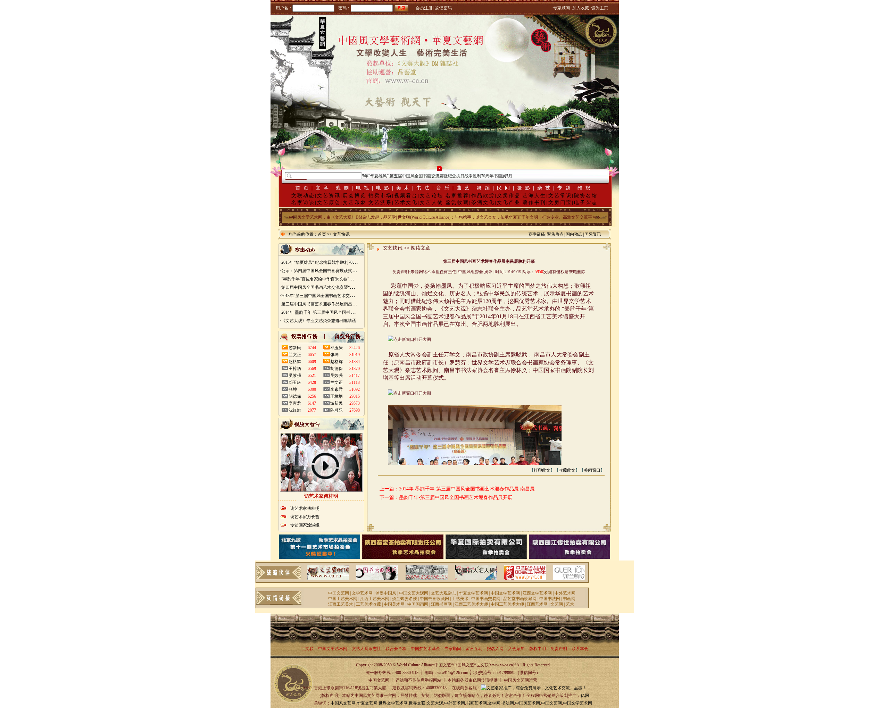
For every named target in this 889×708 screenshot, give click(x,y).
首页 (303, 188)
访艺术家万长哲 (304, 516)
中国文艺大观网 (413, 593)
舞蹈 (485, 188)
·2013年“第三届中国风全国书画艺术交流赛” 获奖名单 (328, 295)
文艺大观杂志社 (366, 648)
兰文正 (295, 354)
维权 (585, 188)
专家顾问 (452, 648)
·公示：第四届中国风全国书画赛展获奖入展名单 (324, 270)
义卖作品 (509, 195)
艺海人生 (534, 195)
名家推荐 (457, 195)
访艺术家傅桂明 (304, 508)
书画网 (569, 598)
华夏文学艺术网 (473, 593)
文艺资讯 (329, 195)
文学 (324, 188)
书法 (424, 188)
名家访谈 (303, 202)
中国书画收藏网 (434, 598)
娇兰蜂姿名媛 (404, 598)
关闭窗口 (592, 470)
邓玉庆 (295, 382)
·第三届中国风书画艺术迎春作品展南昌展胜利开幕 (326, 304)
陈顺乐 (336, 410)
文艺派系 (380, 202)
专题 (565, 188)
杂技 (545, 188)
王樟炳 (295, 368)
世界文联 (417, 703)
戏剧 (344, 188)
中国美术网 (394, 604)
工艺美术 (460, 598)
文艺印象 (354, 202)
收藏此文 (567, 470)
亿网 (585, 695)
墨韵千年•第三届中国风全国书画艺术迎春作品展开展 (456, 497)
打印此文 (542, 470)
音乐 (444, 188)
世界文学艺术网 (393, 703)
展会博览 (354, 195)
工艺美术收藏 (368, 604)
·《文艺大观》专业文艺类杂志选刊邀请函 (318, 320)
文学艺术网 (362, 593)
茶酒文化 (483, 202)
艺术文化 (406, 202)
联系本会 (580, 648)
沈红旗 (295, 410)
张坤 (293, 389)
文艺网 (556, 604)
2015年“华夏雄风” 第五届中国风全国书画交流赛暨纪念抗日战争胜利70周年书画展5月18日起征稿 (427, 176)
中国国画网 (417, 604)
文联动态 (303, 195)
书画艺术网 (476, 703)
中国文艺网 (338, 593)
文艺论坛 (431, 195)
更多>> (355, 249)
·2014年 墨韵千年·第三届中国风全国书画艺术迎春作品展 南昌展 (338, 312)
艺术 (570, 604)
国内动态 (574, 234)
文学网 (494, 703)
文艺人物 (431, 202)
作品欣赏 (483, 195)
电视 (364, 188)
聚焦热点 (555, 234)
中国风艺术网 (527, 703)
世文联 (307, 648)
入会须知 (516, 648)
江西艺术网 (537, 604)
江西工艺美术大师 (471, 604)
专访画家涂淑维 (304, 525)
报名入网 (495, 648)
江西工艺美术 (340, 604)
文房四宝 (560, 202)
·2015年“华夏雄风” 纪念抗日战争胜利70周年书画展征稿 (331, 262)
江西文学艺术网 (537, 593)
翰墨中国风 (385, 593)
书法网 (507, 703)
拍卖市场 (380, 195)
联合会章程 (395, 648)
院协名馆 (586, 195)
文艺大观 (434, 703)
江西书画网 (441, 604)
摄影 (525, 188)
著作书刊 (534, 202)
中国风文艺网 (343, 703)
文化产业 (509, 202)
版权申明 (537, 648)
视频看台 (406, 195)
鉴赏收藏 (457, 202)
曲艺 (465, 188)
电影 (384, 188)
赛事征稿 (536, 234)
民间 (505, 188)
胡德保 (295, 396)
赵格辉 (295, 361)
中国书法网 (549, 598)
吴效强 (295, 375)
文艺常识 (560, 195)
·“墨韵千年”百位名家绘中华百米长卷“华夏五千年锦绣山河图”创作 (340, 279)
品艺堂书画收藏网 (520, 598)
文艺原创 (329, 202)
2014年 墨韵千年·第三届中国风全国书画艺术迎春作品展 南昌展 (467, 488)
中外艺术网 (565, 593)
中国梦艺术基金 (425, 648)
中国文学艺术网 (505, 593)
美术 (404, 188)
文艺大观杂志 (443, 593)
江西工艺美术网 (374, 598)
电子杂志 (586, 202)
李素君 (295, 403)
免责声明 (558, 648)
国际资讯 (592, 234)
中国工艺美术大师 (507, 604)
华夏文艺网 (367, 703)
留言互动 (474, 648)
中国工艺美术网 (342, 598)
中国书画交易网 (485, 598)
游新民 (295, 347)
